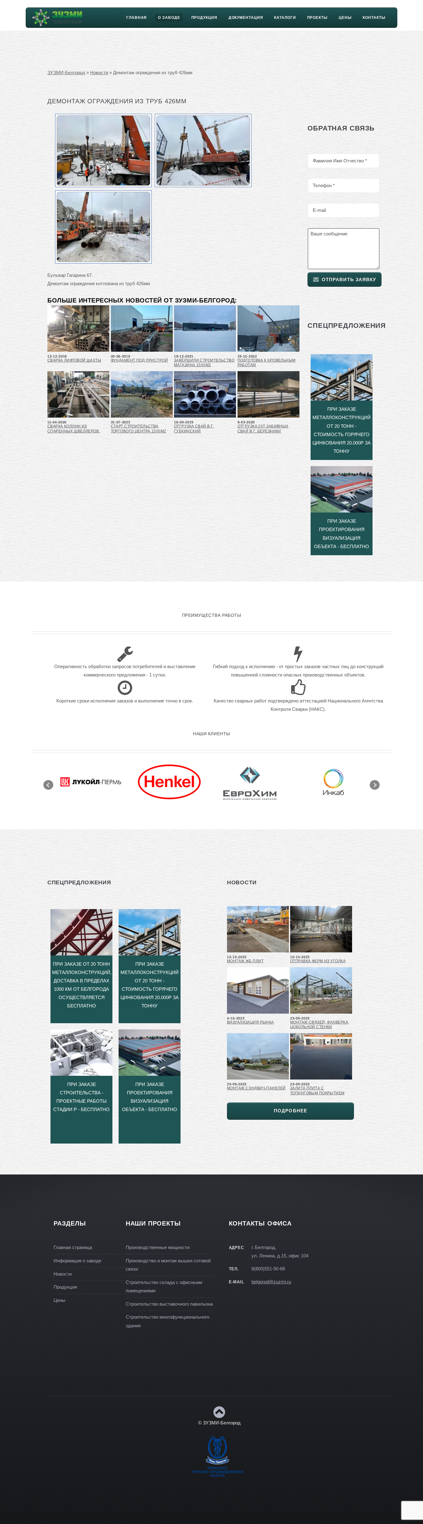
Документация (246, 17)
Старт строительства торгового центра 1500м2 (138, 428)
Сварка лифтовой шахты (74, 360)
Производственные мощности (158, 1247)
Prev (48, 785)
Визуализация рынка (250, 1022)
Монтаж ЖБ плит (245, 961)
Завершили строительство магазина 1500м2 (204, 362)
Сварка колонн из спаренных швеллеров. (73, 428)
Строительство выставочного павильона (169, 1304)
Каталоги (285, 17)
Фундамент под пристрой (139, 360)
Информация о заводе (77, 1260)
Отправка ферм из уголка (318, 961)
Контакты (374, 17)
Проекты (317, 17)
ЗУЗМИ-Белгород (66, 72)
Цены (345, 17)
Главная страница (73, 1247)
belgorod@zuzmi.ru (271, 1281)
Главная (136, 17)
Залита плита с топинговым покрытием (317, 1090)
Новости (99, 72)
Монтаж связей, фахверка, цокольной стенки (319, 1024)
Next (375, 785)
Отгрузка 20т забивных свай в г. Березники (263, 428)
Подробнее (290, 1110)
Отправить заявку (349, 279)
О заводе (169, 17)
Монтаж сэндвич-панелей (256, 1088)
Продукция (204, 17)
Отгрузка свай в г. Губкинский (194, 428)
